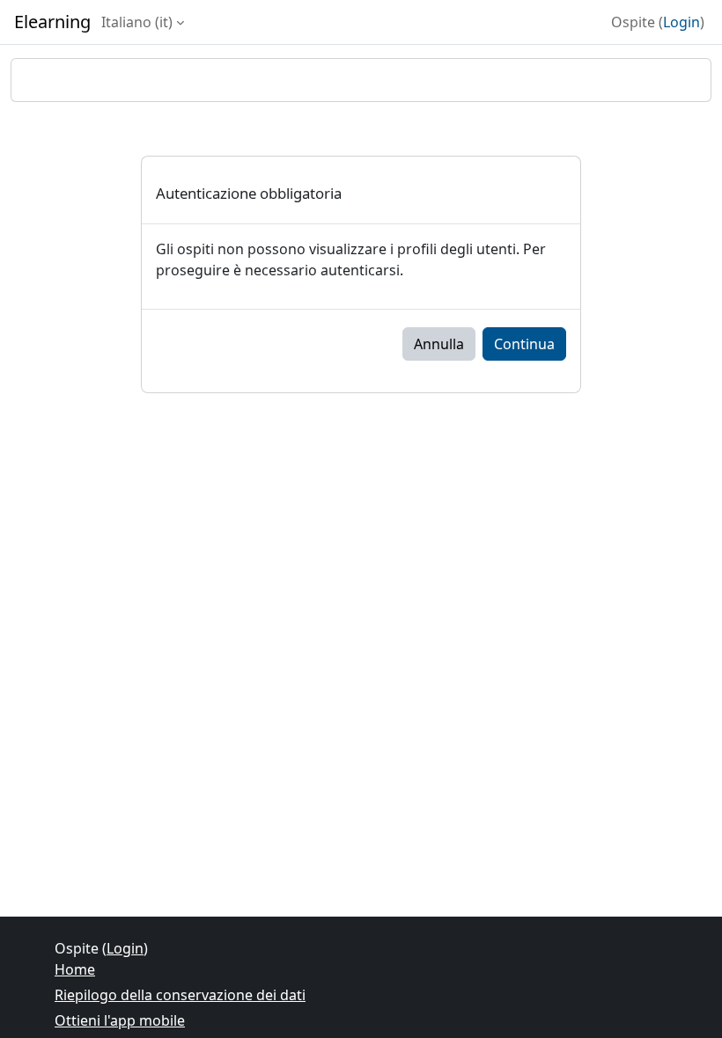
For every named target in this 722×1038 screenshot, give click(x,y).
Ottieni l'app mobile (120, 1020)
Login (681, 22)
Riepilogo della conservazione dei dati (180, 995)
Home (75, 969)
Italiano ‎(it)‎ (137, 22)
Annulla (439, 344)
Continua (524, 344)
